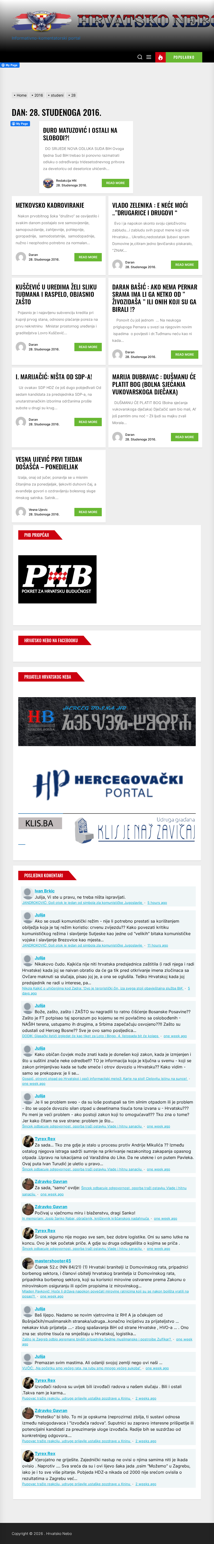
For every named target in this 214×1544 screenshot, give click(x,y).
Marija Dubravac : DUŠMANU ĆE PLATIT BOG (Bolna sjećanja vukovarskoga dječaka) (154, 384)
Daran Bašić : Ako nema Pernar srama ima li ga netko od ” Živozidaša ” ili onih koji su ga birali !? (154, 298)
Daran (33, 255)
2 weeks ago (145, 1398)
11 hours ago (157, 945)
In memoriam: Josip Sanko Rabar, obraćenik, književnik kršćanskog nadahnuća (86, 1218)
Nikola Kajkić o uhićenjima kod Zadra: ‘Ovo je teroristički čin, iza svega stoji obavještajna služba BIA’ (103, 988)
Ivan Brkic (45, 890)
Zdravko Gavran (51, 1181)
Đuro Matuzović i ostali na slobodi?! (80, 133)
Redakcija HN (66, 180)
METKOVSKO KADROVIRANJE (50, 205)
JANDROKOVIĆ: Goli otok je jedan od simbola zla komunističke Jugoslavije (82, 903)
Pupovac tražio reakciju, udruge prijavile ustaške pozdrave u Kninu (76, 1398)
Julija (40, 914)
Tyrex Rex (45, 1138)
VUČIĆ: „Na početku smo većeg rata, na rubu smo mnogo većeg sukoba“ (81, 1368)
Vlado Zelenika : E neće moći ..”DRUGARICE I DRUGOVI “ (150, 208)
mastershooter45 (53, 1260)
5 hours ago (157, 903)
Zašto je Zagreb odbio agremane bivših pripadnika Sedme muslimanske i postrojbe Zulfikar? (97, 1339)
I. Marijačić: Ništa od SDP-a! (54, 376)
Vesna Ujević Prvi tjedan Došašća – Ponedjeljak (49, 462)
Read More (115, 183)
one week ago (175, 1036)
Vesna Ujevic (38, 510)
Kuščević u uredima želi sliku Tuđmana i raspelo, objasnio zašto (56, 294)
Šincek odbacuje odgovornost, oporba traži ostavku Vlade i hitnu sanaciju (82, 1126)
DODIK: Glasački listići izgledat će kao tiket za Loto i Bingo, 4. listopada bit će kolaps (90, 1036)
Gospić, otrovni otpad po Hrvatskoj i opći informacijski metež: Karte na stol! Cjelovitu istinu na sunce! (105, 1079)
